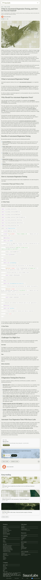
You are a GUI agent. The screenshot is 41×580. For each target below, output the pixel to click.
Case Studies (5, 568)
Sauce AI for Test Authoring (7, 530)
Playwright (22, 546)
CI (21, 549)
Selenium (22, 543)
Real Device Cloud (5, 528)
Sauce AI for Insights (6, 531)
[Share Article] (39, 462)
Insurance (4, 557)
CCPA (27, 578)
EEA (22, 578)
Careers (4, 569)
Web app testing (23, 548)
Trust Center (5, 567)
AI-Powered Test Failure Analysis (8, 549)
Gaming (4, 559)
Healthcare (4, 558)
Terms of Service (8, 578)
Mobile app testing (24, 547)
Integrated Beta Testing (6, 550)
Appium (22, 544)
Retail (4, 556)
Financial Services (5, 555)
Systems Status (5, 571)
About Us (4, 566)
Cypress (22, 545)
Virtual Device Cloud (6, 529)
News (4, 570)
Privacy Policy (17, 578)
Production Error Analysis (7, 551)
